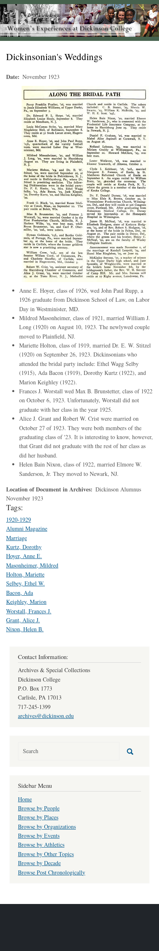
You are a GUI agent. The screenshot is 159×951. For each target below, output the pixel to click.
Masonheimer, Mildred (32, 565)
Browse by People (39, 808)
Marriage (16, 538)
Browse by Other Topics (46, 854)
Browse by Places (38, 817)
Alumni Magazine (26, 528)
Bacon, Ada (19, 593)
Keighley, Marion (26, 602)
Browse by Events (39, 835)
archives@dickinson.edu (46, 716)
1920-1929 (18, 519)
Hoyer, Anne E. (24, 556)
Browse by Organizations (47, 826)
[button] (85, 183)
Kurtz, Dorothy (24, 547)
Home (25, 799)
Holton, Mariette (25, 574)
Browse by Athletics (41, 844)
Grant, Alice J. (23, 620)
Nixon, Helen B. (25, 629)
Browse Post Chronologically (51, 872)
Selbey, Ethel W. (25, 583)
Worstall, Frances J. (28, 611)
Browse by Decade (39, 863)
